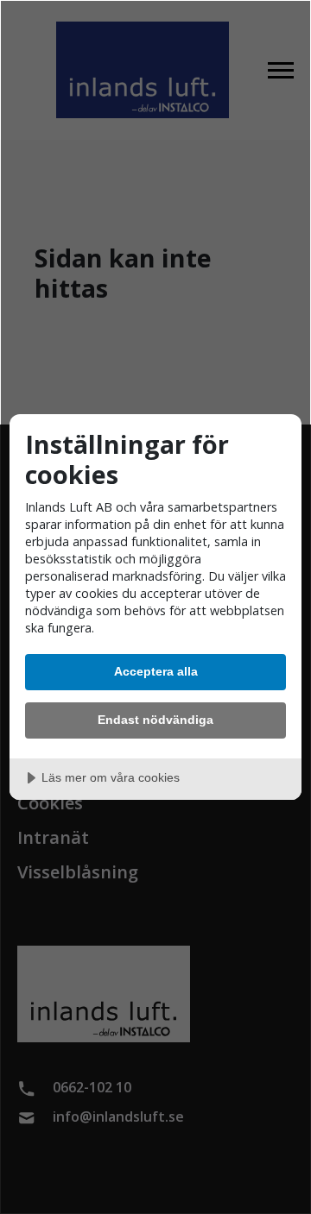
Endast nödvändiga (155, 720)
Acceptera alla (156, 671)
